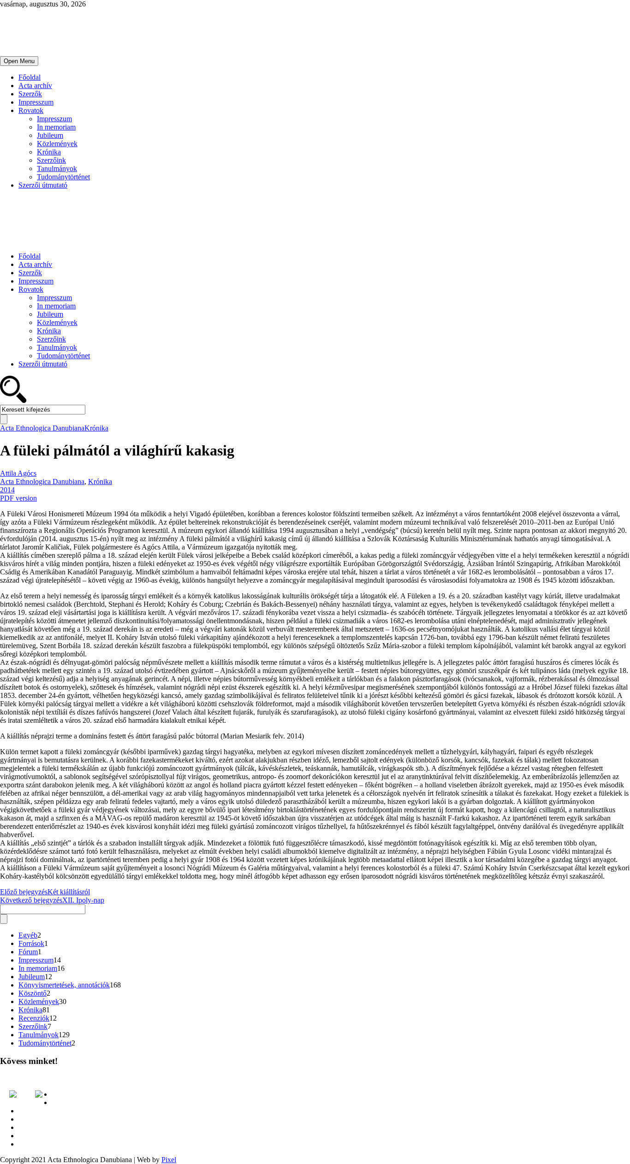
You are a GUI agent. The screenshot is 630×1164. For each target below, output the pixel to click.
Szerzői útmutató (42, 185)
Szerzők (30, 94)
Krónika (49, 152)
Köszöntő (32, 993)
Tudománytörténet (63, 177)
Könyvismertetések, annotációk (64, 985)
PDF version (18, 498)
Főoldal (29, 77)
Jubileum (50, 135)
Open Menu (19, 61)
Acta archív (35, 85)
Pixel (168, 1160)
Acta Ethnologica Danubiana (42, 428)
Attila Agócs (18, 473)
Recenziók (33, 1018)
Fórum (28, 952)
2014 (7, 490)
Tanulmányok (57, 168)
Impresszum (35, 102)
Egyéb (27, 935)
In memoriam (56, 127)
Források (31, 943)
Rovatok (30, 110)
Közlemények (57, 144)
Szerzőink (51, 160)
